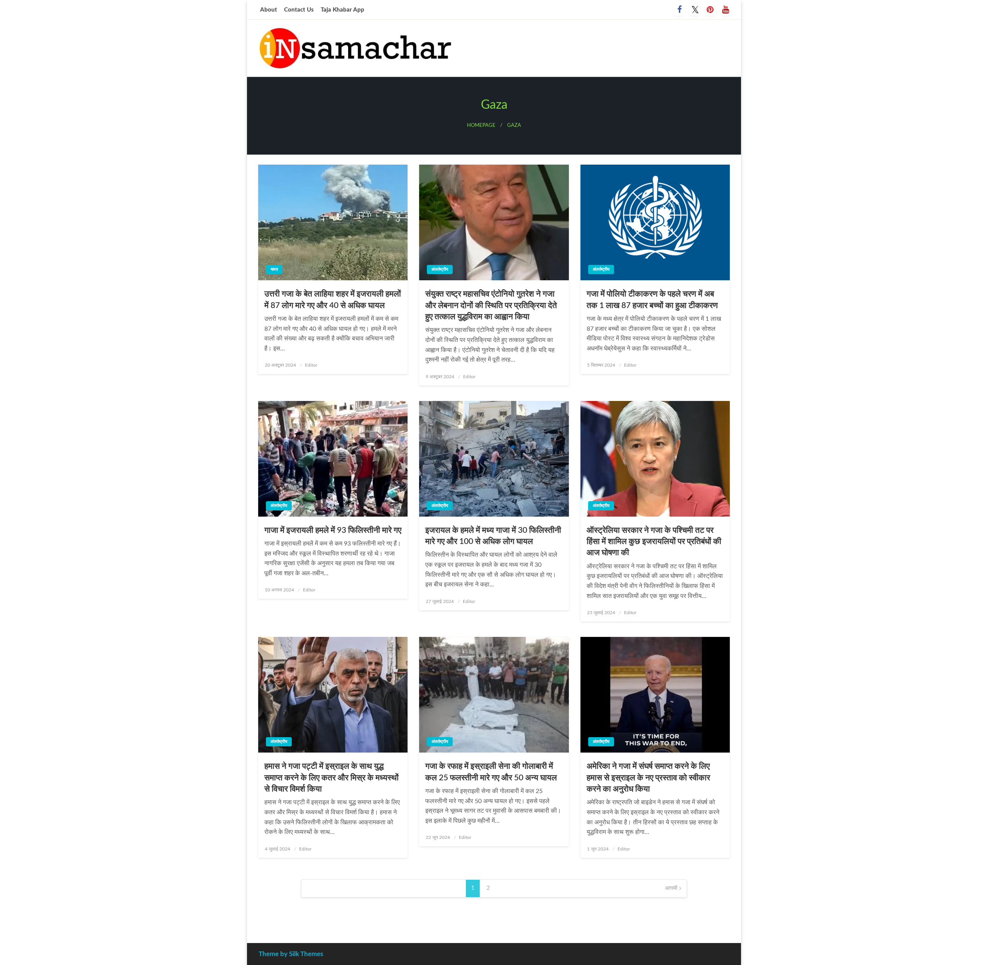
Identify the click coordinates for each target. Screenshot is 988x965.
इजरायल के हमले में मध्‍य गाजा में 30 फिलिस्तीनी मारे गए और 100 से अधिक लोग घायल (493, 536)
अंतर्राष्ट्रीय (439, 269)
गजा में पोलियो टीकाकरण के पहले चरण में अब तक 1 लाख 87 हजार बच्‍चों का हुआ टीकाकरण (652, 299)
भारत (274, 269)
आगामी (671, 888)
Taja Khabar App (342, 10)
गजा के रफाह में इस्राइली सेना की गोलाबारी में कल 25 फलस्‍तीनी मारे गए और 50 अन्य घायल (491, 771)
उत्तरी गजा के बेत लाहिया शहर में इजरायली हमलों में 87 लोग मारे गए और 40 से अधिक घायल (332, 299)
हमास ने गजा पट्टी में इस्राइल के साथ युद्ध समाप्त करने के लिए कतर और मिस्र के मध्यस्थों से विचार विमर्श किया (331, 777)
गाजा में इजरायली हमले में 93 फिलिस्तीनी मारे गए (332, 530)
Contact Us (299, 10)
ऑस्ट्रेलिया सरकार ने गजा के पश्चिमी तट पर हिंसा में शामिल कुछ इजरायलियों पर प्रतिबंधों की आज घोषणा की (654, 541)
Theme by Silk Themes (291, 954)
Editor (311, 365)
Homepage (481, 125)
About (268, 10)
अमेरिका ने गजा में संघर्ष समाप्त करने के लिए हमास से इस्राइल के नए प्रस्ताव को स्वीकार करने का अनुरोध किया (648, 777)
